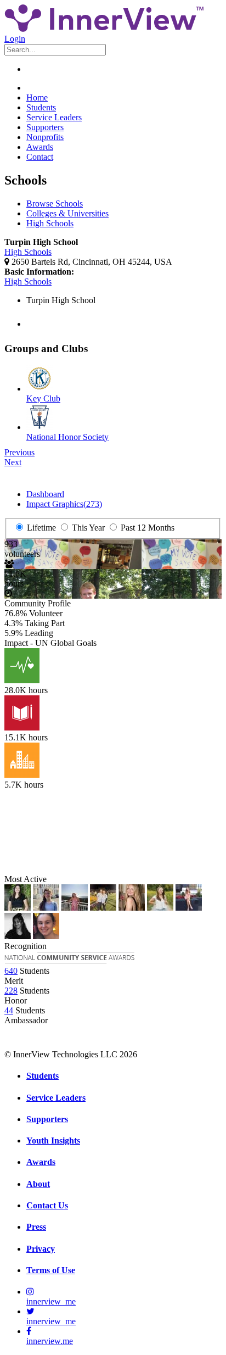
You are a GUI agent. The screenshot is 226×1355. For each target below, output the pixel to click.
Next (12, 462)
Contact (39, 156)
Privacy (40, 1248)
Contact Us (47, 1205)
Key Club (43, 398)
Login (14, 38)
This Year (87, 527)
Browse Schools (54, 203)
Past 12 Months (146, 527)
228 (11, 990)
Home (37, 97)
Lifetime (40, 527)
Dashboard (45, 494)
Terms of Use (50, 1270)
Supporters (45, 127)
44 (8, 1010)
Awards (39, 147)
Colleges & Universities (67, 213)
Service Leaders (54, 117)
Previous (19, 452)
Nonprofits (45, 137)
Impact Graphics (64, 504)
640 (11, 970)
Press (36, 1226)
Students (41, 107)
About (38, 1184)
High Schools (50, 223)
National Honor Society (67, 437)
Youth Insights (53, 1140)
